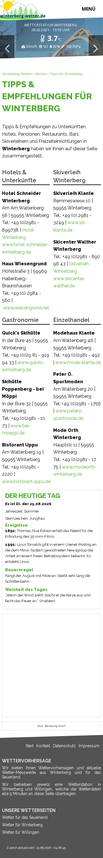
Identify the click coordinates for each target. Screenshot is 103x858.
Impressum (89, 746)
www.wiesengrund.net (26, 308)
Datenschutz (64, 746)
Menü (89, 9)
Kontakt (43, 746)
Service (40, 74)
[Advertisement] (51, 665)
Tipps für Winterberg (65, 74)
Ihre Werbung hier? (51, 725)
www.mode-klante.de (78, 362)
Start (29, 746)
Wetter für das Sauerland (24, 817)
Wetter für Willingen (20, 832)
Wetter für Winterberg (22, 825)
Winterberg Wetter (17, 74)
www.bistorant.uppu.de (26, 481)
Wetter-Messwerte (19, 772)
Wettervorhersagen (56, 768)
